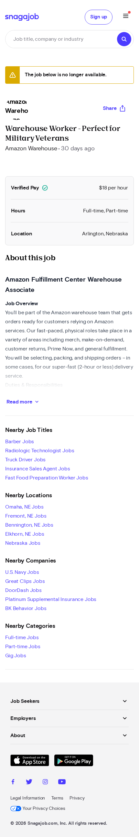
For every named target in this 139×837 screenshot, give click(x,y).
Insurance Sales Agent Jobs (37, 468)
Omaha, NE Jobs (24, 507)
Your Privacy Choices (44, 808)
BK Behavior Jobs (25, 608)
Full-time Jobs (22, 637)
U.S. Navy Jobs (22, 572)
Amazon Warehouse (31, 149)
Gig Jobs (15, 655)
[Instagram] (45, 782)
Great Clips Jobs (25, 581)
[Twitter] (29, 782)
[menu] (126, 17)
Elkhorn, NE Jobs (24, 534)
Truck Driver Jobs (25, 459)
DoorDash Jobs (23, 590)
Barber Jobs (19, 441)
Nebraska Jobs (22, 543)
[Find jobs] (124, 39)
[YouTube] (62, 782)
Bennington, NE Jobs (29, 525)
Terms (57, 798)
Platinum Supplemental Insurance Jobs (50, 599)
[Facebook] (13, 782)
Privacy (77, 798)
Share (110, 108)
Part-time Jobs (22, 646)
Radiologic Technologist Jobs (39, 450)
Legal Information (27, 798)
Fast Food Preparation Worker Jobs (46, 477)
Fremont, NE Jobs (25, 516)
